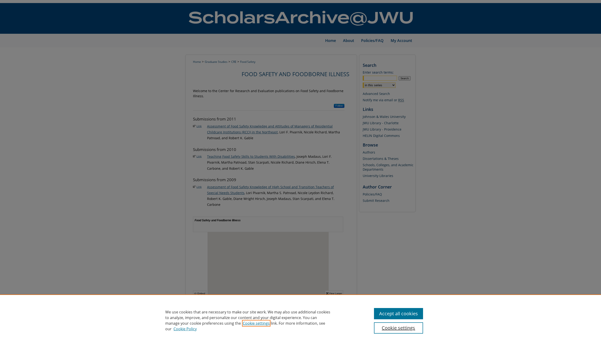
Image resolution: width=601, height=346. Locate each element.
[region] (300, 320)
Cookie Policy (185, 328)
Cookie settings (256, 323)
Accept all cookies (398, 313)
